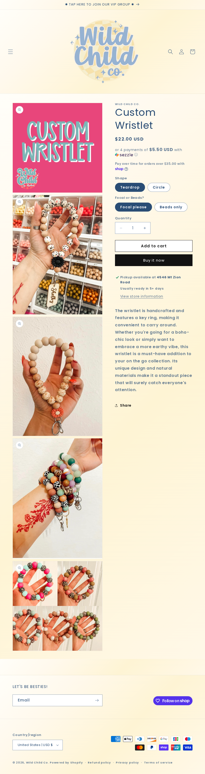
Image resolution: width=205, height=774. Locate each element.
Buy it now (153, 260)
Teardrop (130, 187)
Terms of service (158, 762)
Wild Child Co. (37, 762)
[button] (10, 51)
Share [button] (126, 405)
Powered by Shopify (66, 762)
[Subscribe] (96, 700)
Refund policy (99, 762)
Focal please (133, 207)
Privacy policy (127, 762)
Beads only (171, 207)
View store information (141, 296)
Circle (159, 187)
